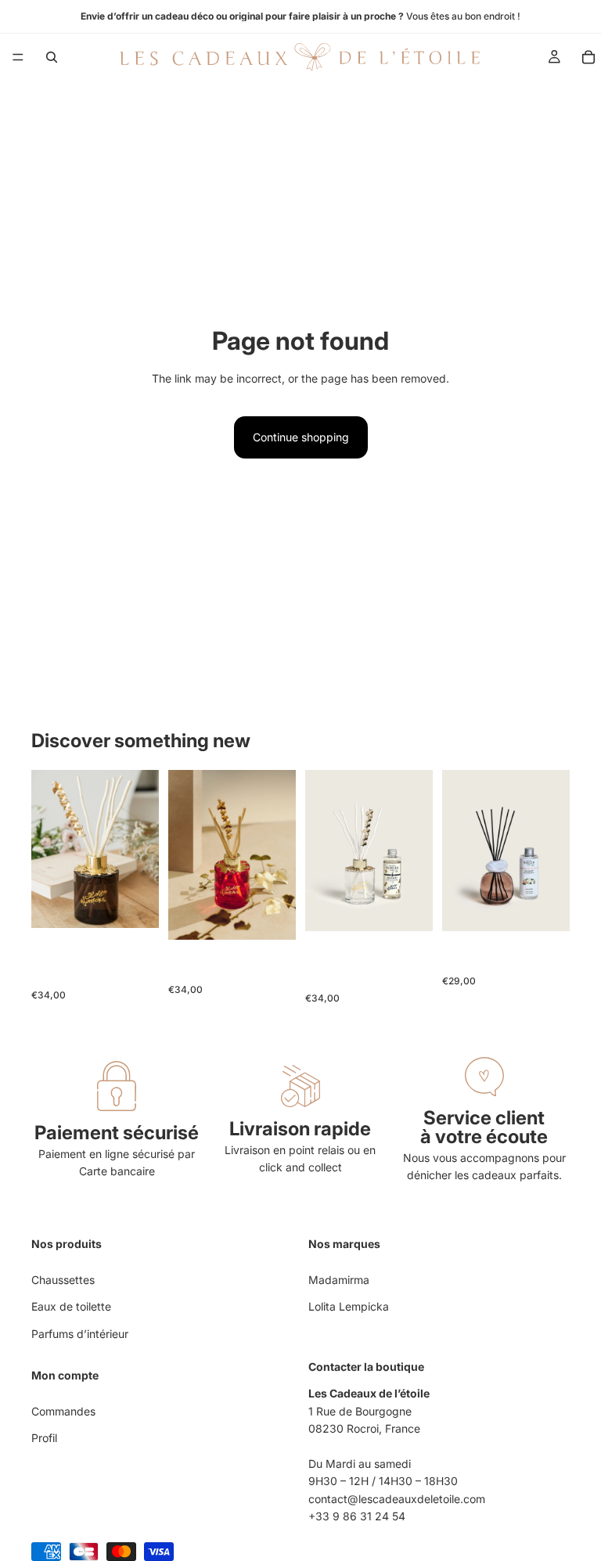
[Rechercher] (51, 57)
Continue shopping (301, 437)
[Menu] (18, 57)
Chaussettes (63, 1279)
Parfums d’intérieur (79, 1333)
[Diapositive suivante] (141, 849)
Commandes (63, 1411)
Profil (44, 1437)
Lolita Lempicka (348, 1306)
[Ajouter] (135, 904)
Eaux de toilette (71, 1306)
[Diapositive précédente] (48, 849)
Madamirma (338, 1279)
